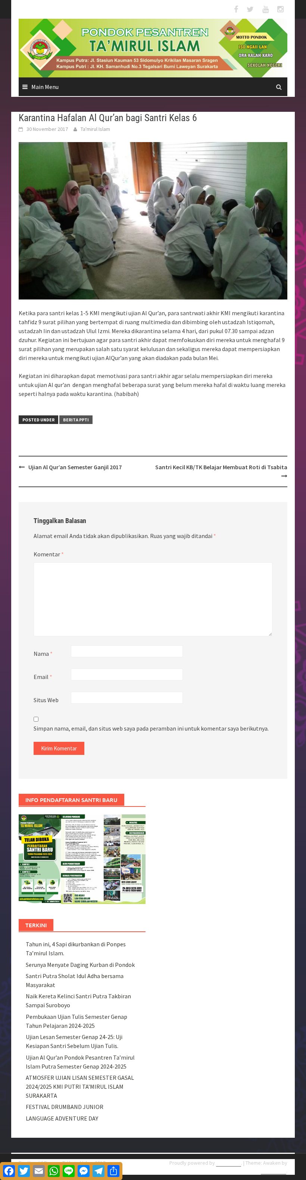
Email (43, 676)
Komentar (49, 554)
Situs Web (46, 700)
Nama (43, 653)
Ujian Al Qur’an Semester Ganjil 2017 (75, 467)
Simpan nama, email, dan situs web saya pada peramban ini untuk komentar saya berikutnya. (151, 728)
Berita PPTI (76, 419)
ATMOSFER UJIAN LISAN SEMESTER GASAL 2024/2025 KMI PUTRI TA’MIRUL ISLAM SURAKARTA (80, 1086)
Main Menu (45, 86)
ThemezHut (273, 1170)
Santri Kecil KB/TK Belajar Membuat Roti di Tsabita (221, 467)
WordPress (228, 1162)
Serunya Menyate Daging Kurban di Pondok (80, 964)
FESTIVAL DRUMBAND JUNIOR (64, 1106)
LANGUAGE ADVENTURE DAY (62, 1118)
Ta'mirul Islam (95, 129)
